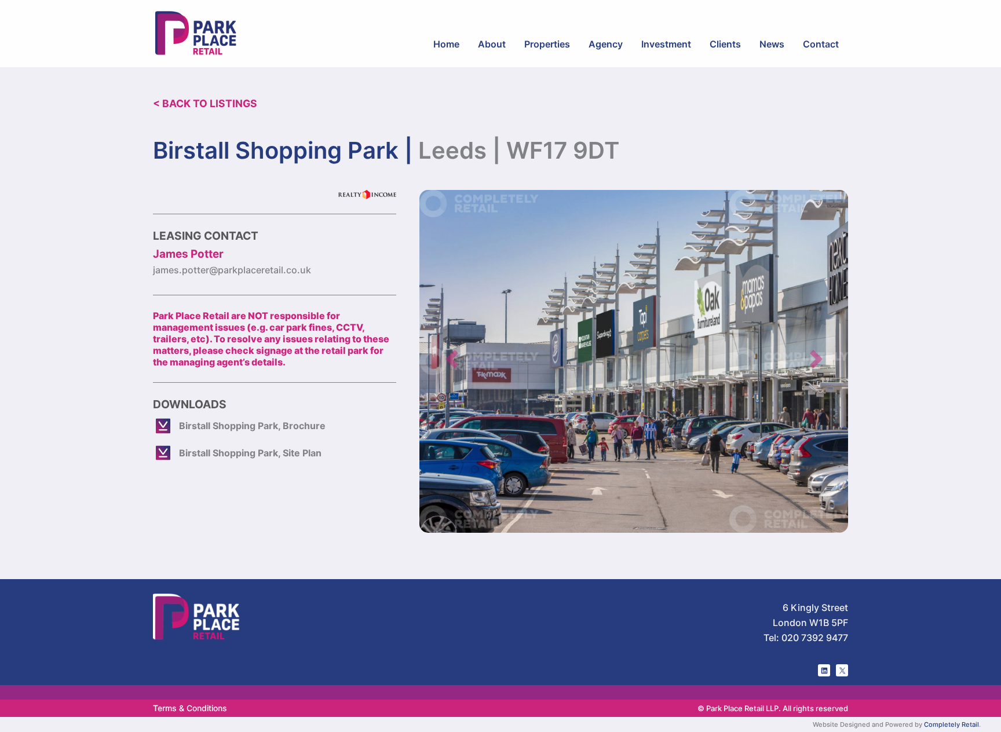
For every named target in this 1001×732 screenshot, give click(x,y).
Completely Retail (951, 724)
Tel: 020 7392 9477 (805, 637)
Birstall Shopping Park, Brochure (252, 425)
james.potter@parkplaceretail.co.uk (232, 270)
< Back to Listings (205, 103)
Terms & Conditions (190, 708)
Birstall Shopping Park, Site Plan (250, 453)
